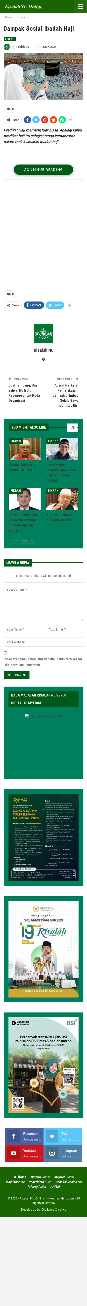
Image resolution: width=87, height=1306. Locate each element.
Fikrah (9, 39)
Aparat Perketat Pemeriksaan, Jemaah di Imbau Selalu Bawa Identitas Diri (66, 395)
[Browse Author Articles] (43, 333)
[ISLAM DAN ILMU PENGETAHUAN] (25, 449)
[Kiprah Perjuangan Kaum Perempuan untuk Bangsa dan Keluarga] (25, 499)
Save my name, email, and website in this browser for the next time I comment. (43, 662)
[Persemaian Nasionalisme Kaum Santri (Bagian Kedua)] (62, 449)
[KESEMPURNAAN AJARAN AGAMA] (62, 499)
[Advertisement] (43, 236)
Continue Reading (43, 169)
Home (22, 1177)
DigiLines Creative (54, 1209)
